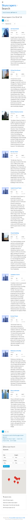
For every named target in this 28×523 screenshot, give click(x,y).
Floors (4, 460)
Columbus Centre (15, 274)
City (4, 455)
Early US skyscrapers (8, 500)
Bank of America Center (17, 111)
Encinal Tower (14, 316)
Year (15, 460)
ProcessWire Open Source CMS (17, 517)
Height (16, 455)
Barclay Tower (14, 151)
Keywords (5, 449)
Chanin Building (15, 233)
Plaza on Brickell (15, 390)
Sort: (3, 23)
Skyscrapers (9, 5)
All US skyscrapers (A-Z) (9, 507)
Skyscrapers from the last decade (11, 505)
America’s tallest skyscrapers (10, 502)
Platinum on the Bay (16, 350)
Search (7, 466)
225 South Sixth (15, 28)
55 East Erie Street (15, 70)
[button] (14, 482)
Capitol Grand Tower (16, 188)
